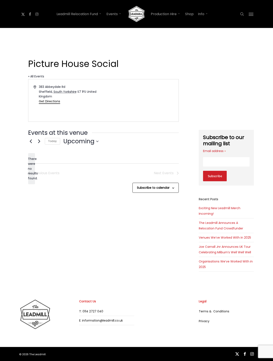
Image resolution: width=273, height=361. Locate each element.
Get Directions (49, 101)
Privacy (204, 321)
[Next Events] (39, 141)
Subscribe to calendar (153, 188)
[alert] (31, 168)
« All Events (36, 76)
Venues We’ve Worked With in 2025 (225, 237)
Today (52, 141)
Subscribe (215, 176)
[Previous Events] (30, 141)
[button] (251, 14)
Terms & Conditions (214, 311)
